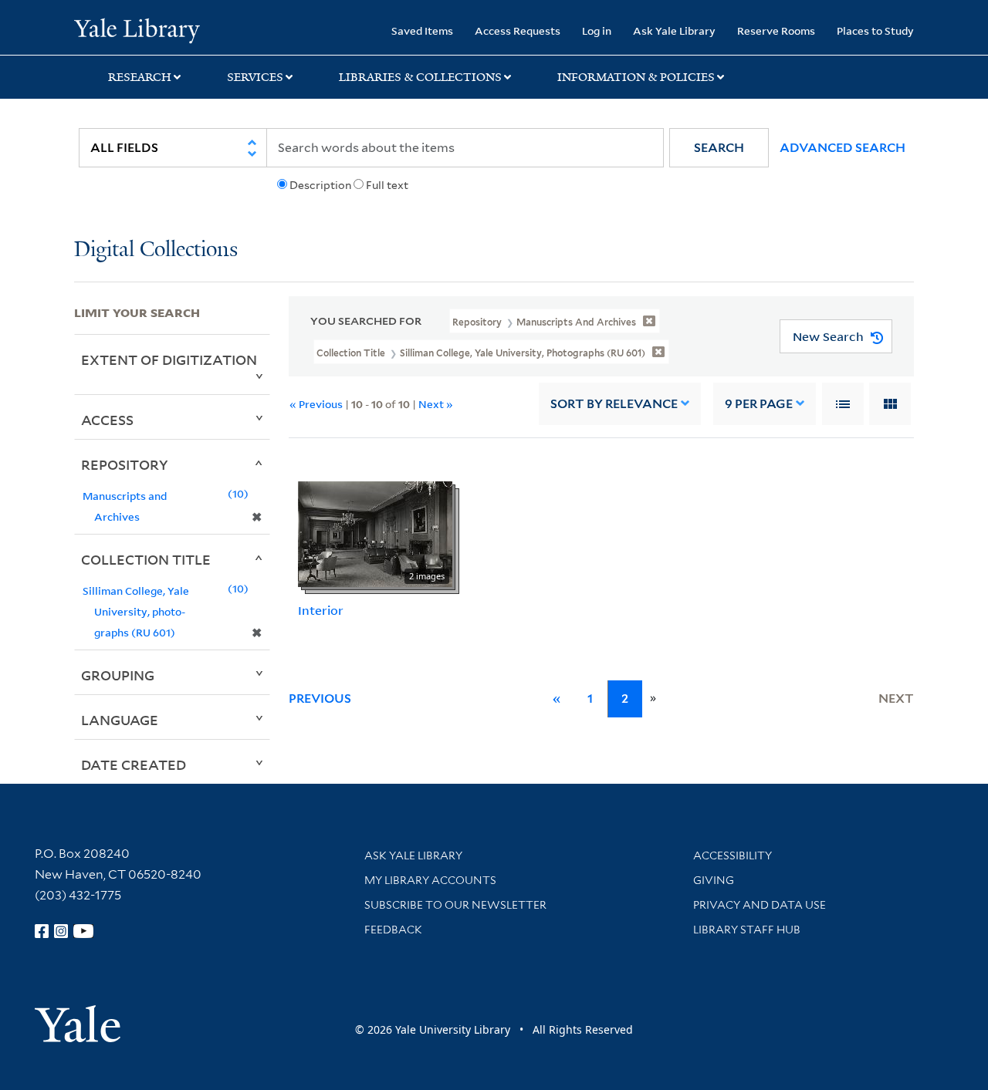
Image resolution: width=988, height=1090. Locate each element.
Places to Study (875, 30)
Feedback (393, 929)
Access (107, 419)
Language (119, 719)
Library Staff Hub (746, 929)
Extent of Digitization (169, 359)
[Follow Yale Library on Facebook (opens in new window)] (42, 931)
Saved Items (422, 30)
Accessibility (732, 855)
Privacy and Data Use (759, 905)
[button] (719, 147)
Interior (320, 610)
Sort (614, 404)
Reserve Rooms (776, 30)
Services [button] (255, 77)
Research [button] (139, 77)
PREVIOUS (320, 698)
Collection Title (146, 559)
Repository (124, 464)
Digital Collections (156, 250)
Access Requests (517, 30)
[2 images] (375, 533)
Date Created (133, 764)
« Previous (316, 404)
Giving (713, 880)
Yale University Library (137, 29)
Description (320, 185)
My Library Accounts (430, 880)
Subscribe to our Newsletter (455, 905)
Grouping (117, 675)
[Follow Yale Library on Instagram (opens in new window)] (61, 931)
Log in (596, 30)
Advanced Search (842, 147)
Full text (387, 185)
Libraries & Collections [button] (420, 77)
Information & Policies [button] (636, 77)
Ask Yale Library (674, 30)
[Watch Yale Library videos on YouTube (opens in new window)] (83, 931)
